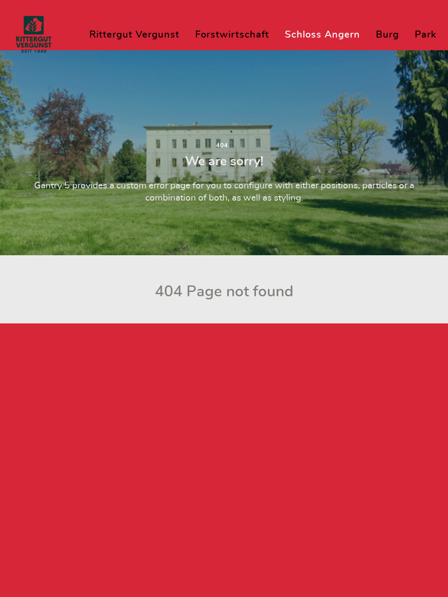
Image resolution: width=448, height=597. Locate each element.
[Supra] (33, 31)
